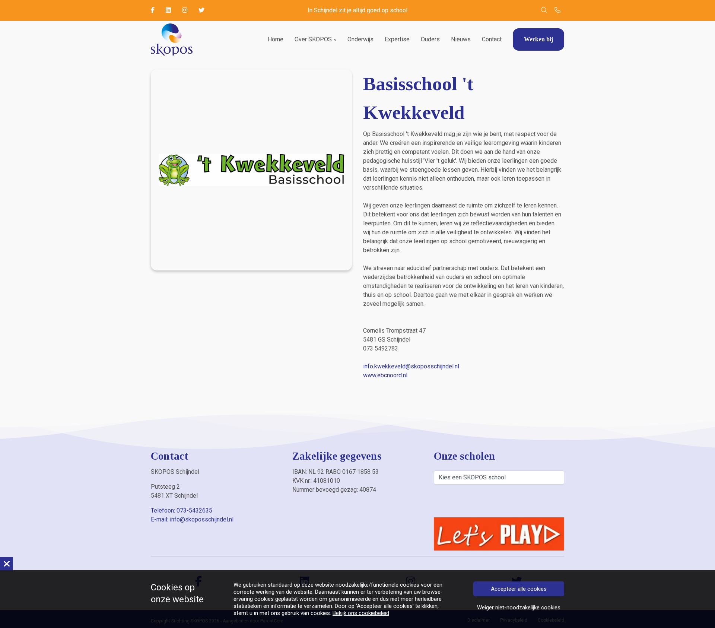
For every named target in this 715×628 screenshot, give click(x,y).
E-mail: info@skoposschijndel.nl (192, 519)
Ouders (430, 39)
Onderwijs (360, 39)
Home (275, 39)
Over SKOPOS (313, 39)
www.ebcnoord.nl (385, 375)
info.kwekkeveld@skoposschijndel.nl (411, 366)
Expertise (397, 39)
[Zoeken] (544, 10)
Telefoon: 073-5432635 (181, 510)
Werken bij (538, 39)
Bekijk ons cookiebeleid (361, 613)
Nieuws (461, 39)
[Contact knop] (557, 10)
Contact (492, 39)
